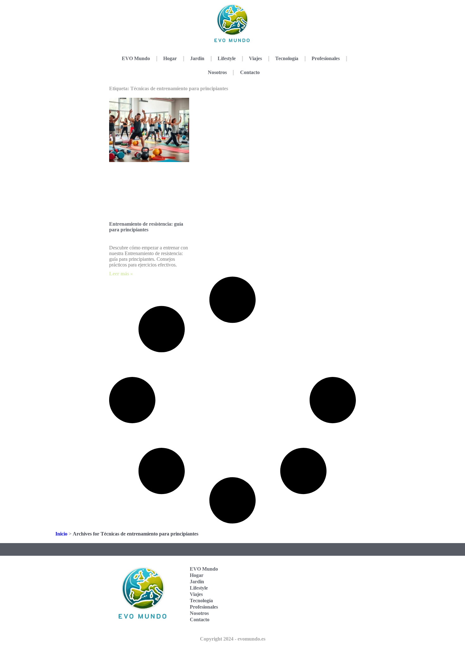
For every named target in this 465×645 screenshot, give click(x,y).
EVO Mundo (136, 58)
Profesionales (326, 58)
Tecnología (286, 58)
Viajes (255, 58)
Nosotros (217, 72)
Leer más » (121, 273)
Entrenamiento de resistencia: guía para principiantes (146, 226)
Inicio (61, 533)
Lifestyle (227, 58)
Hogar (170, 58)
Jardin (197, 58)
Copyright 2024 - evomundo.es (232, 639)
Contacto (250, 72)
